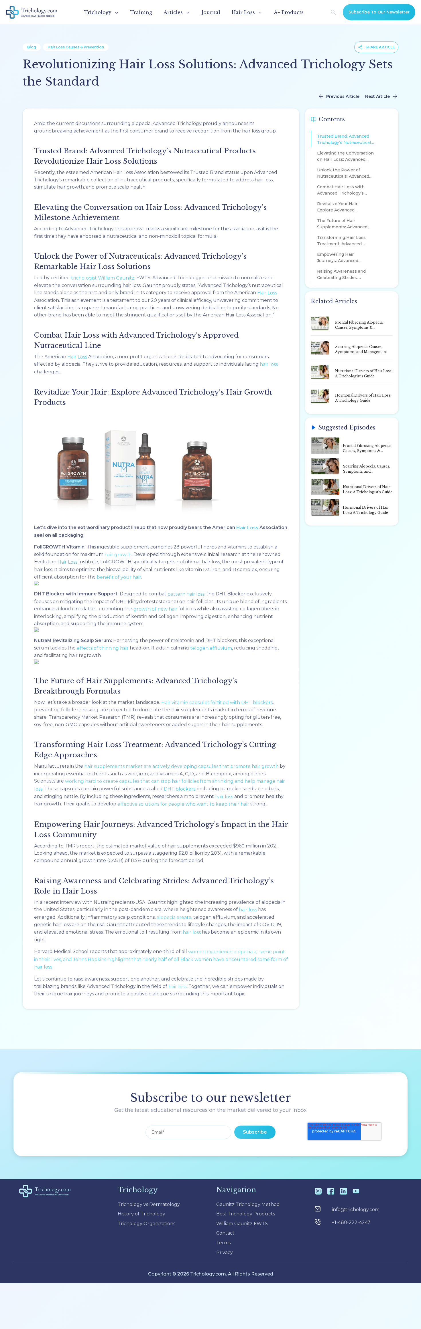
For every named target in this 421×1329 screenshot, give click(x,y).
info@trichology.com (355, 1209)
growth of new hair (155, 609)
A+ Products (289, 12)
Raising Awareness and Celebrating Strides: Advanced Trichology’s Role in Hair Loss (345, 275)
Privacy (224, 1252)
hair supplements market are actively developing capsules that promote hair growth (181, 766)
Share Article (380, 47)
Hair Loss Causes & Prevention (76, 47)
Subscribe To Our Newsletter (379, 12)
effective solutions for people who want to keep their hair (183, 804)
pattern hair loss (186, 594)
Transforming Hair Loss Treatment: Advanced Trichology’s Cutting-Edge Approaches (344, 241)
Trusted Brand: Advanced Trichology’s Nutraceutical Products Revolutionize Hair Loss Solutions (344, 140)
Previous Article (342, 96)
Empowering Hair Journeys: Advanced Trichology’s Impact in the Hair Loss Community (344, 258)
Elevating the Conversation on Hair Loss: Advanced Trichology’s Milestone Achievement (345, 157)
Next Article (377, 96)
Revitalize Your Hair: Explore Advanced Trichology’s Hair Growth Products (343, 208)
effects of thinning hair (103, 648)
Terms (223, 1242)
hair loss (269, 364)
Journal (211, 12)
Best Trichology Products (245, 1214)
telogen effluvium (211, 648)
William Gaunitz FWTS (242, 1223)
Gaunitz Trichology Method (248, 1204)
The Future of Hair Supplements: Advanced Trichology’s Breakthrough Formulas (345, 224)
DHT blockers (179, 789)
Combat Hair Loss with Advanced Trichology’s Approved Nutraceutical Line (341, 191)
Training (141, 12)
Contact (225, 1233)
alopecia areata (174, 917)
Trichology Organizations (146, 1223)
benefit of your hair (119, 577)
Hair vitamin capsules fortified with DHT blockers (217, 702)
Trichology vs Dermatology (149, 1204)
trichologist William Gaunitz (102, 278)
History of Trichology (141, 1214)
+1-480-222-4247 (351, 1222)
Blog (31, 47)
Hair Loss (267, 293)
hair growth (118, 554)
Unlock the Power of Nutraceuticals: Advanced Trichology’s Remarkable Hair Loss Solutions (343, 174)
